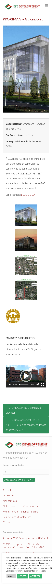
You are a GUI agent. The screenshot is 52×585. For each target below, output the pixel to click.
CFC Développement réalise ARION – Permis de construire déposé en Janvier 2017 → (26, 424)
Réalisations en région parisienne (20, 511)
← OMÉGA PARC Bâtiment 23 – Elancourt (24, 410)
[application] (26, 376)
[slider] (23, 384)
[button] (26, 376)
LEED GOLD (28, 194)
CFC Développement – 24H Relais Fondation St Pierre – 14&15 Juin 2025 (23, 546)
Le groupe (8, 495)
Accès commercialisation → (19, 479)
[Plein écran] (42, 384)
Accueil (7, 490)
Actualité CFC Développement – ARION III (25, 538)
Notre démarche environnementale (21, 506)
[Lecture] (9, 384)
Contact (7, 522)
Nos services (10, 500)
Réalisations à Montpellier (17, 516)
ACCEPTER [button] (35, 576)
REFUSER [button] (22, 576)
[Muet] (37, 384)
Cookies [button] (11, 576)
